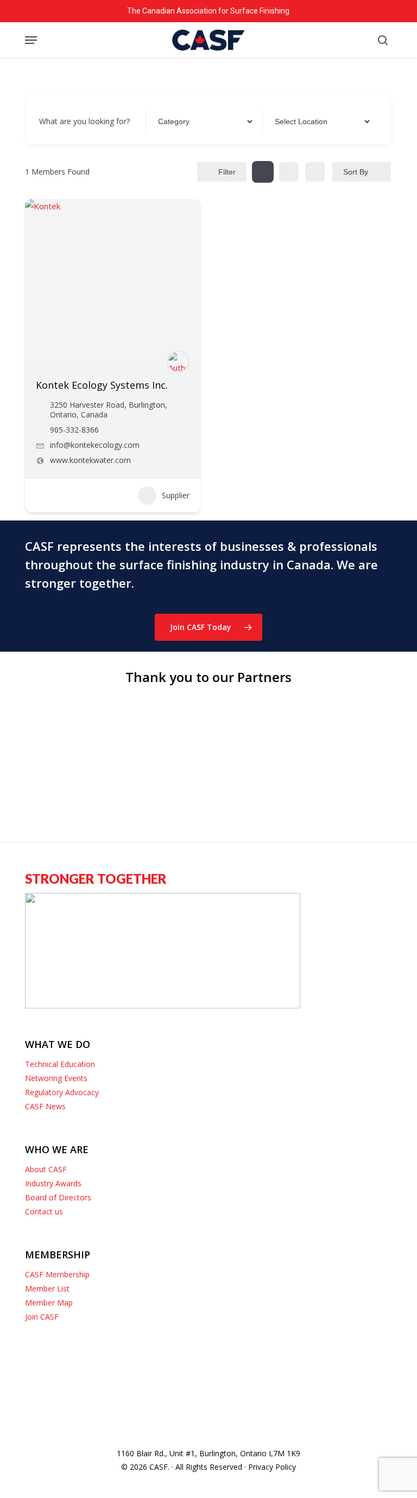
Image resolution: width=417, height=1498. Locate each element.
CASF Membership (57, 1274)
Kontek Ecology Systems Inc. (102, 384)
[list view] (289, 172)
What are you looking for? (84, 121)
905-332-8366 (74, 430)
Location (288, 121)
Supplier (175, 495)
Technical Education (60, 1064)
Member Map (49, 1302)
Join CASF (42, 1316)
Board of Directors (58, 1197)
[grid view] (263, 172)
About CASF (46, 1169)
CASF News (45, 1106)
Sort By (355, 172)
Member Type (180, 121)
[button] (31, 40)
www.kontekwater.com (90, 460)
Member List (47, 1288)
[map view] (315, 172)
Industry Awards (53, 1183)
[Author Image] (178, 361)
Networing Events (56, 1078)
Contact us (44, 1211)
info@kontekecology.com (95, 445)
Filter (227, 172)
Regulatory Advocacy (62, 1092)
